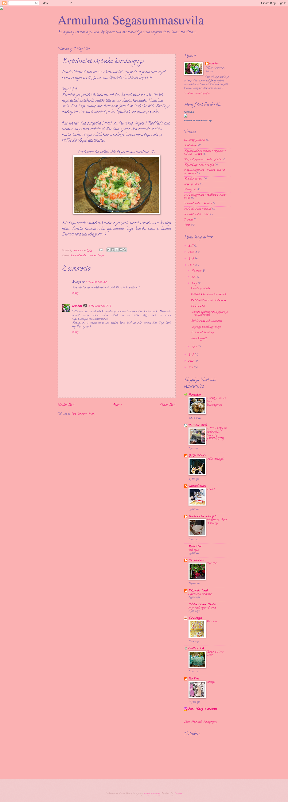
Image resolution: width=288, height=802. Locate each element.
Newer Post (66, 405)
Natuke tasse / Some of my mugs (217, 521)
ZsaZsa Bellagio (197, 456)
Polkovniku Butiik (198, 591)
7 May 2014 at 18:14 (96, 282)
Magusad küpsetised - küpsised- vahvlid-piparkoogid (205, 172)
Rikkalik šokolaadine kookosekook (208, 294)
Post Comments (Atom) (83, 414)
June (194, 277)
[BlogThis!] (112, 249)
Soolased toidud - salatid (83, 256)
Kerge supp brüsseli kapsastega (206, 327)
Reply (75, 293)
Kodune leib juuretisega (202, 333)
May (195, 284)
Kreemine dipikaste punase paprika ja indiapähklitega (209, 313)
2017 (191, 246)
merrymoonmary (152, 794)
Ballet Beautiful (215, 459)
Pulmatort (212, 621)
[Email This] (108, 249)
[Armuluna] (185, 117)
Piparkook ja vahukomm (200, 594)
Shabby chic (190, 190)
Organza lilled (191, 184)
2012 (191, 361)
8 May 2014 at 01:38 (99, 306)
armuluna (77, 306)
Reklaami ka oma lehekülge (198, 120)
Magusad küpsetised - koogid (199, 165)
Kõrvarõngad (190, 145)
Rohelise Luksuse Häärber (202, 604)
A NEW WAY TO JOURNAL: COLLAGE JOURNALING (217, 434)
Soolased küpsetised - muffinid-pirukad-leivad (205, 196)
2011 (191, 368)
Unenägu (211, 682)
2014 (191, 265)
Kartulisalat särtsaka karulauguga (208, 300)
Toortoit (188, 220)
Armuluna (189, 112)
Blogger (178, 794)
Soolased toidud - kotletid (198, 204)
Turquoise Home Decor (215, 653)
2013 (191, 355)
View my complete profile (197, 93)
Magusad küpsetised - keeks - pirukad (203, 160)
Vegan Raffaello (199, 339)
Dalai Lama (198, 306)
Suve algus (193, 550)
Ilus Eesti (193, 679)
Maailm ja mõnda (200, 289)
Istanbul (211, 489)
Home (117, 405)
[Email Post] (101, 251)
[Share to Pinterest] (124, 249)
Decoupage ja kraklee (194, 140)
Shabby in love (196, 648)
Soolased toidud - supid (196, 214)
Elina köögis (195, 618)
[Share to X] (116, 249)
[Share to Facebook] (120, 249)
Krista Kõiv (194, 547)
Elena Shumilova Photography (200, 722)
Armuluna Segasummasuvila (131, 19)
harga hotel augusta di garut (202, 608)
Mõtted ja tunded (193, 179)
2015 (191, 259)
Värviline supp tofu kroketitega (206, 321)
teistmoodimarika (197, 486)
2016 (191, 252)
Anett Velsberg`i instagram (202, 709)
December (197, 271)
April (195, 347)
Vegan (101, 256)
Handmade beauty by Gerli (202, 516)
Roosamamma (195, 560)
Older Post (168, 405)
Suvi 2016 (212, 564)
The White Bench (197, 425)
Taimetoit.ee (194, 395)
